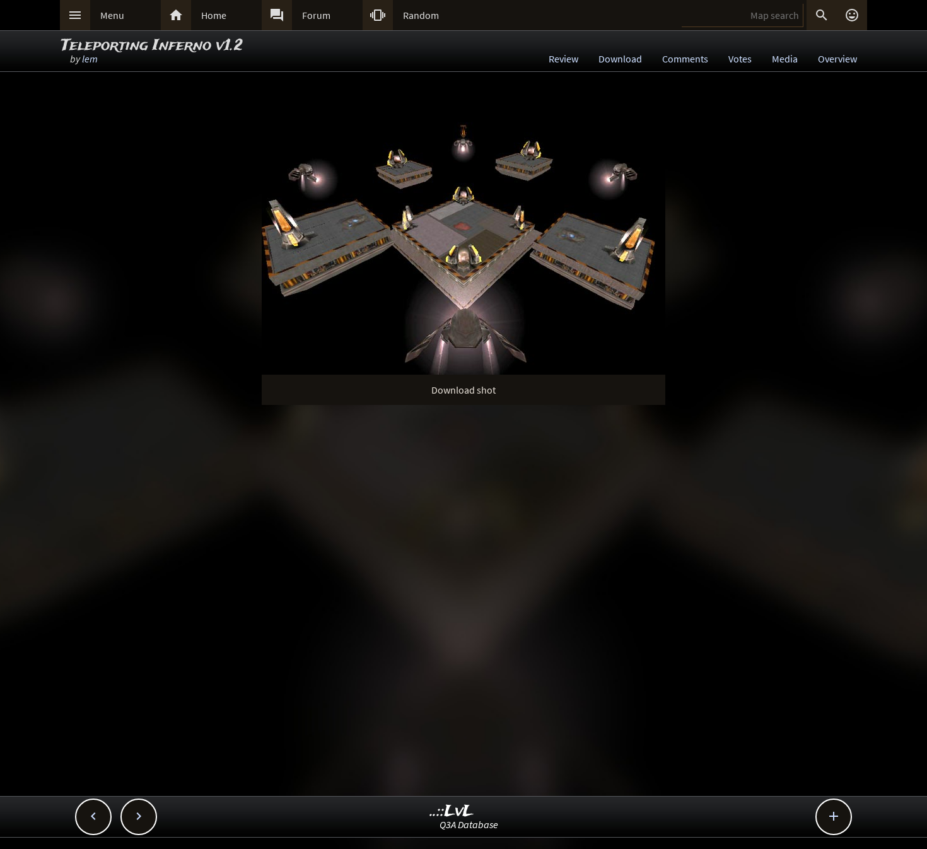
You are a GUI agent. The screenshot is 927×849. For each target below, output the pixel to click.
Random (421, 15)
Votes (740, 58)
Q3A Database (469, 824)
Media (785, 58)
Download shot (463, 390)
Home (213, 15)
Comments (685, 58)
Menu (112, 15)
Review (563, 58)
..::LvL (452, 811)
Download (620, 58)
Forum (316, 15)
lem (90, 58)
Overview (837, 58)
